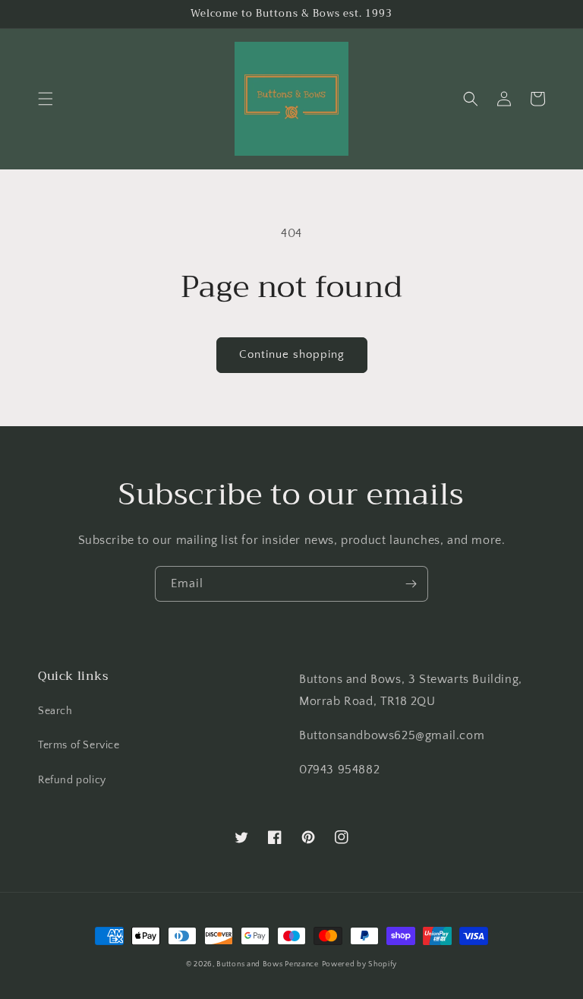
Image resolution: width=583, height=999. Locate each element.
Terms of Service (79, 745)
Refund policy (72, 780)
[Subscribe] (410, 584)
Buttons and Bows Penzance (267, 964)
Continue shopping (292, 354)
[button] (45, 98)
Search (55, 711)
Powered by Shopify (360, 964)
